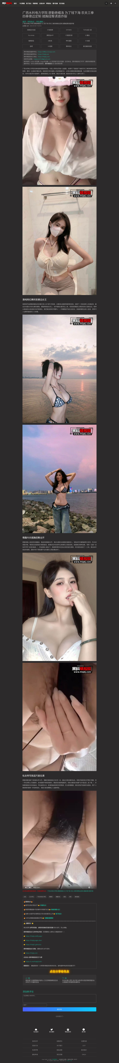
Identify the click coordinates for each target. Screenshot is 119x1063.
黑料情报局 (54, 1059)
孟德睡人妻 (25, 26)
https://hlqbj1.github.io (33, 944)
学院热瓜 (30, 22)
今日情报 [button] (22, 3)
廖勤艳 (50, 897)
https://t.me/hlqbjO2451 (34, 961)
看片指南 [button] (55, 3)
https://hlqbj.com (44, 57)
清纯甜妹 (77, 897)
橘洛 (65, 897)
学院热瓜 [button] (48, 3)
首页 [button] (15, 3)
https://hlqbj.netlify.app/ (34, 936)
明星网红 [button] (35, 3)
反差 (25, 897)
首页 (24, 22)
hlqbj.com (69, 1060)
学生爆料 (39, 22)
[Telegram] (111, 3)
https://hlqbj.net (43, 54)
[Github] (115, 3)
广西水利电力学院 (41, 897)
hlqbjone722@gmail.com (42, 59)
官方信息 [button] (61, 3)
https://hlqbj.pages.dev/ (34, 940)
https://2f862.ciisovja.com (46, 52)
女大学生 (31, 897)
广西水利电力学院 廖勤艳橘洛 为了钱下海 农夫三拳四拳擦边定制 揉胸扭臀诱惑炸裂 (70, 891)
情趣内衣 (58, 897)
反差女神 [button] (42, 3)
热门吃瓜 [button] (28, 3)
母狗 (70, 897)
